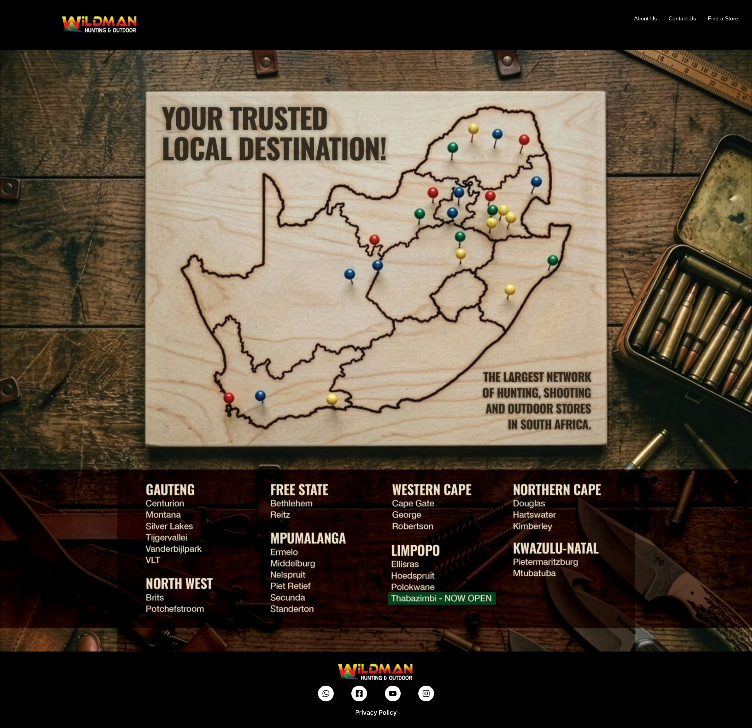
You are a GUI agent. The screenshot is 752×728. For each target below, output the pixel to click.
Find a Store (723, 18)
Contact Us (682, 18)
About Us (645, 18)
